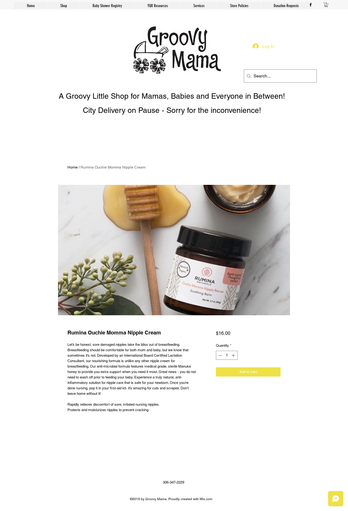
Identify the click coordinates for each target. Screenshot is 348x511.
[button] (326, 4)
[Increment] (234, 355)
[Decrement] (220, 355)
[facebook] (310, 4)
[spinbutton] (227, 355)
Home (72, 167)
